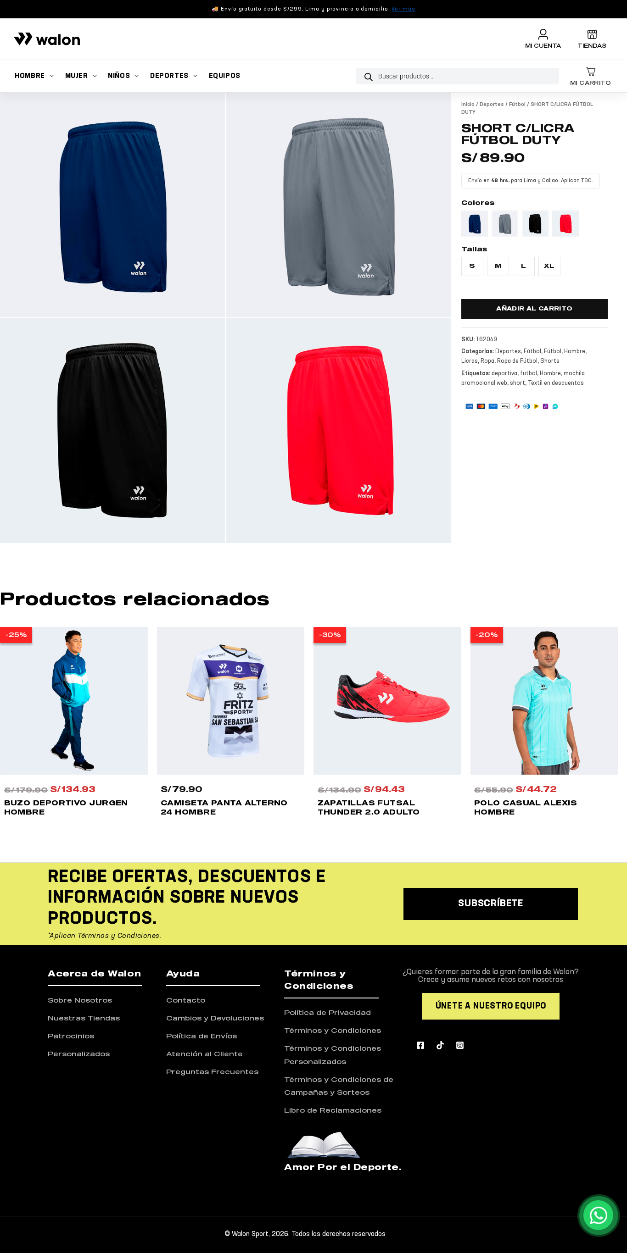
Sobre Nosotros (80, 1000)
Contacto (185, 1000)
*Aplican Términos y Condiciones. (104, 936)
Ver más (403, 9)
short (517, 383)
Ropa (487, 361)
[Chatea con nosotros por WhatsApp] (598, 1215)
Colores (477, 203)
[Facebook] (420, 1045)
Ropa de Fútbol (517, 361)
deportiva (504, 374)
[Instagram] (460, 1045)
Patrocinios (71, 1036)
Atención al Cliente (204, 1054)
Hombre (574, 352)
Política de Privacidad (327, 1012)
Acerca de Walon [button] (94, 974)
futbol (528, 374)
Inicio (468, 104)
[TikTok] (440, 1045)
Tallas (474, 249)
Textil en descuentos (556, 383)
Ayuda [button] (183, 974)
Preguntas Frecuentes (212, 1072)
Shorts (550, 361)
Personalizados (79, 1054)
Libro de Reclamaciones (332, 1110)
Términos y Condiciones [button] (318, 980)
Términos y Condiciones (332, 1030)
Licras (469, 361)
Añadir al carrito (534, 309)
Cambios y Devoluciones (215, 1018)
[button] (49, 76)
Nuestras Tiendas (84, 1018)
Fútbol (517, 104)
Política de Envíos (201, 1036)
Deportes (492, 104)
